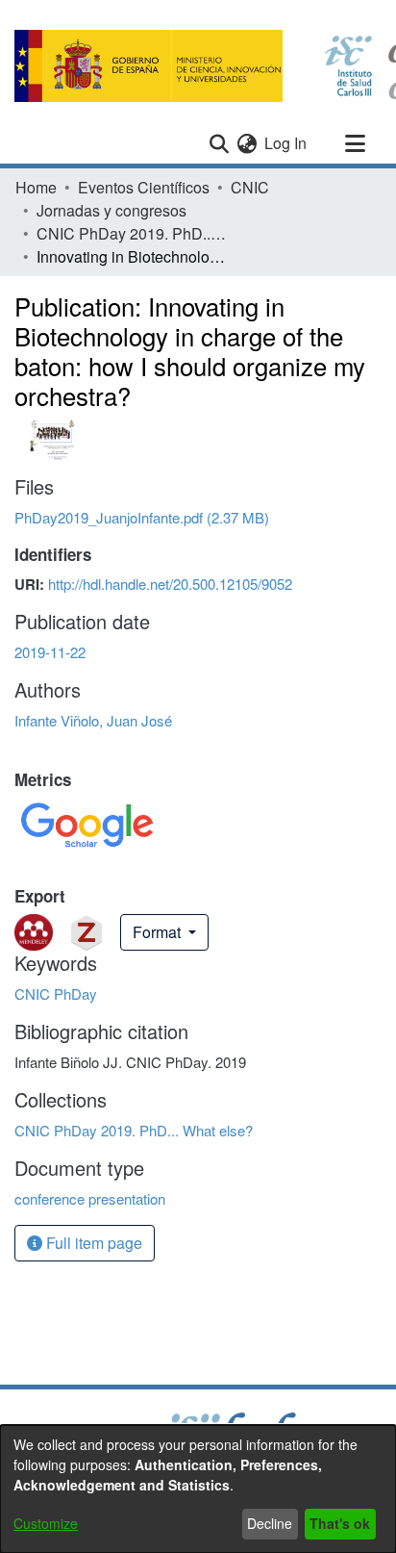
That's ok (339, 1523)
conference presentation (89, 1198)
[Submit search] (219, 143)
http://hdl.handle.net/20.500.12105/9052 (170, 583)
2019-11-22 (50, 652)
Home (36, 187)
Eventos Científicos (144, 187)
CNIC (250, 187)
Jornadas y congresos (111, 210)
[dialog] (198, 1489)
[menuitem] (247, 143)
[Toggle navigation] (355, 143)
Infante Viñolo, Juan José (93, 720)
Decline (269, 1523)
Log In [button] (286, 143)
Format (159, 932)
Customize (45, 1523)
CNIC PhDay (55, 993)
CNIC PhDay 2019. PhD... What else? (133, 233)
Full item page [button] (92, 1243)
